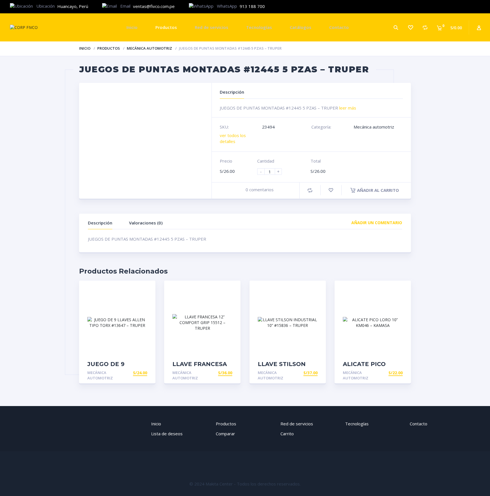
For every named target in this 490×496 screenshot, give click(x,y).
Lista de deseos (167, 433)
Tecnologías (259, 27)
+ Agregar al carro (125, 372)
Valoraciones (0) (145, 223)
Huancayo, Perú (72, 6)
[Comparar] (425, 27)
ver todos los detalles (233, 138)
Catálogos (300, 27)
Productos (166, 27)
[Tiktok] (477, 7)
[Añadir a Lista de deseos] (331, 190)
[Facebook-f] (442, 7)
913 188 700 (252, 6)
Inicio (132, 27)
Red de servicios (211, 27)
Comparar (225, 433)
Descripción (100, 223)
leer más (347, 108)
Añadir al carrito (378, 190)
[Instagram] (460, 7)
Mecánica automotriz (149, 48)
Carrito (287, 433)
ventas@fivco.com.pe (154, 6)
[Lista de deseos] (410, 27)
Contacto (339, 27)
